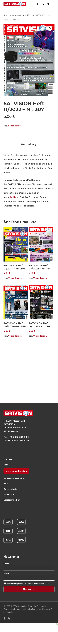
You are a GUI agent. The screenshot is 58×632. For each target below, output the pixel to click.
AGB (6, 483)
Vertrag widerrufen (16, 471)
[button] (53, 4)
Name (6, 563)
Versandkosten (15, 126)
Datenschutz (10, 489)
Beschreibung (29, 144)
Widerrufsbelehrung (14, 478)
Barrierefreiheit (12, 499)
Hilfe (6, 464)
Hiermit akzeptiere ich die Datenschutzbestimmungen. (28, 584)
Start (6, 15)
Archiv (13, 197)
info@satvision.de (20, 440)
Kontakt (8, 459)
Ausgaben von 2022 (22, 15)
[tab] (29, 144)
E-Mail (6, 573)
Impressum (9, 494)
